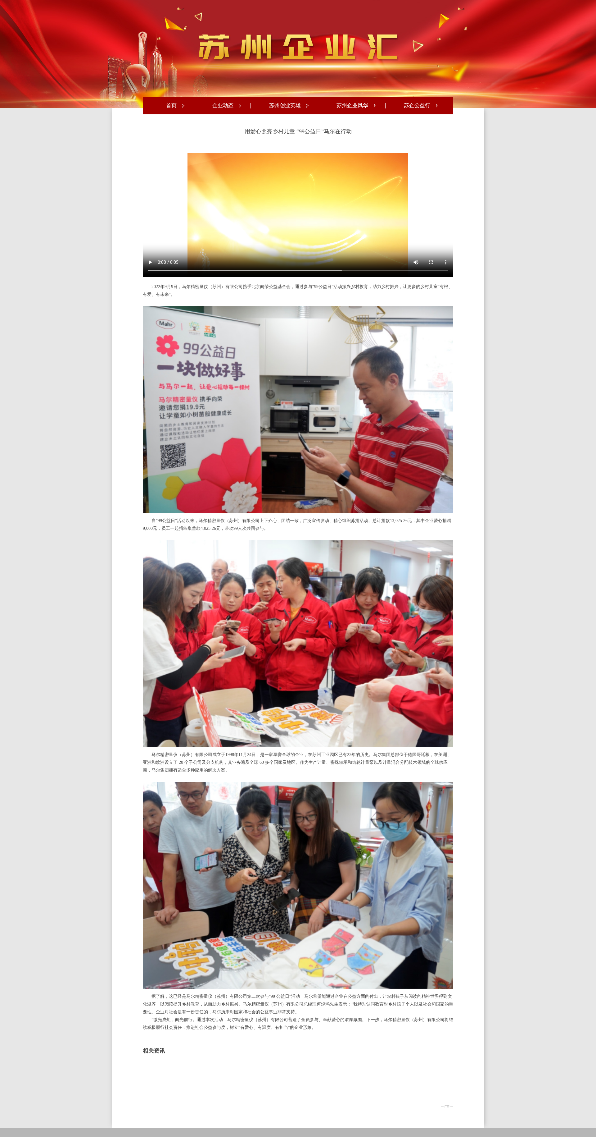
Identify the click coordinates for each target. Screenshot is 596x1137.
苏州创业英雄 (285, 105)
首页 (171, 105)
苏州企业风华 (352, 105)
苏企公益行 (417, 105)
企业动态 (222, 105)
